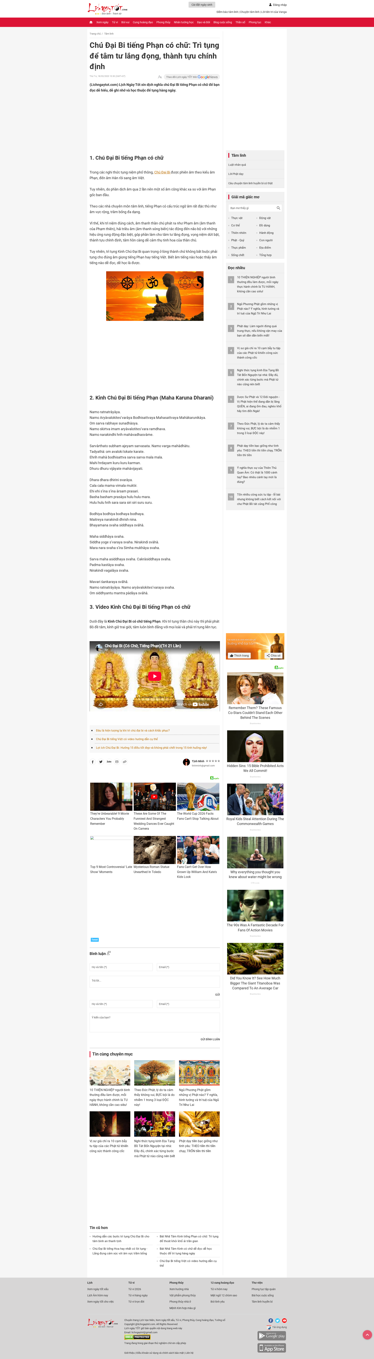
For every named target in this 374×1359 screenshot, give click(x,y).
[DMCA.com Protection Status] (137, 1339)
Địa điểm (265, 247)
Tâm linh (109, 33)
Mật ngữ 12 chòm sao (224, 1295)
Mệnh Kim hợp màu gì (182, 1308)
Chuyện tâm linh (249, 11)
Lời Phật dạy (235, 173)
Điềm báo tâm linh (227, 11)
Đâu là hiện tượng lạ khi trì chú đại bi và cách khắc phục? (133, 730)
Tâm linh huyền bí (262, 1301)
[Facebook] (270, 1322)
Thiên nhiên (238, 233)
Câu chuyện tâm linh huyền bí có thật (250, 183)
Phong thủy (163, 22)
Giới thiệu (129, 1352)
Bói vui (125, 22)
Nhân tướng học (184, 22)
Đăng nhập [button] (280, 5)
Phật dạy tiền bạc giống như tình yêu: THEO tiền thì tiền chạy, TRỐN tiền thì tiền (198, 1146)
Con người (266, 240)
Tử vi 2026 (134, 1289)
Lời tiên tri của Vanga (274, 11)
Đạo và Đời (203, 22)
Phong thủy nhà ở (180, 1301)
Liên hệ (189, 1352)
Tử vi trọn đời (136, 1301)
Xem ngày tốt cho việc (100, 1301)
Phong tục (255, 22)
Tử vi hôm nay (219, 1289)
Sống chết (237, 255)
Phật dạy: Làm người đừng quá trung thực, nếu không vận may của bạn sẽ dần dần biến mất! (259, 330)
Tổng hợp (265, 255)
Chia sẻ (275, 655)
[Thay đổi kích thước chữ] (160, 77)
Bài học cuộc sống (263, 1295)
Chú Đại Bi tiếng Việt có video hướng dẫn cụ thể (127, 739)
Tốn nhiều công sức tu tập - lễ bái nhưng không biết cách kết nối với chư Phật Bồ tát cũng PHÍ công (259, 499)
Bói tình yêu (218, 1301)
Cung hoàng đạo (143, 22)
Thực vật (237, 218)
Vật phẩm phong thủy (182, 1295)
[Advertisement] (147, 118)
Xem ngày (102, 22)
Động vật (265, 218)
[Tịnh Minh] (186, 762)
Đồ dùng (264, 225)
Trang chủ (95, 33)
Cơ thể (235, 225)
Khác (268, 22)
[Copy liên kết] (125, 762)
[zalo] (109, 762)
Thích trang (241, 655)
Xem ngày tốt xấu (97, 1289)
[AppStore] (272, 1351)
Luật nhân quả (237, 164)
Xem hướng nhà (179, 1289)
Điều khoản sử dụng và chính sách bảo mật (160, 1352)
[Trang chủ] (91, 22)
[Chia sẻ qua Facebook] (93, 762)
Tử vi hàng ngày (138, 1295)
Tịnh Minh (198, 761)
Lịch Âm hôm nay (97, 1295)
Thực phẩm (238, 247)
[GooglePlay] (272, 1339)
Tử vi (115, 22)
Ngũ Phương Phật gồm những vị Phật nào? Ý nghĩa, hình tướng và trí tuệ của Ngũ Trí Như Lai (258, 308)
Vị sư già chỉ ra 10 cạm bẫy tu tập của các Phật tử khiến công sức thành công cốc (109, 1146)
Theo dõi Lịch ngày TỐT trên (182, 77)
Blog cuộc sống (222, 22)
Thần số (240, 22)
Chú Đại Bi (162, 172)
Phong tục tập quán (264, 1289)
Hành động (266, 233)
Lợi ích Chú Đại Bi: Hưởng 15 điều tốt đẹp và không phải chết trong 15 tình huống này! (151, 747)
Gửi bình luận (210, 1039)
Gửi (217, 994)
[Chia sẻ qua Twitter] (101, 762)
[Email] (117, 762)
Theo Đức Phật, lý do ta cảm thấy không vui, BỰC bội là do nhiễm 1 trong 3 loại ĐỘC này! (258, 428)
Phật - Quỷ (237, 240)
